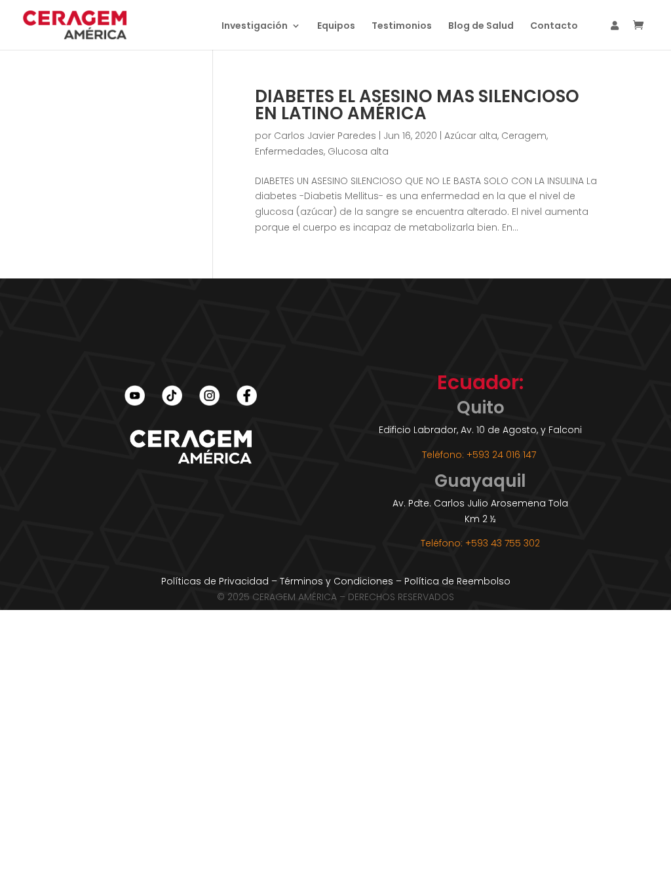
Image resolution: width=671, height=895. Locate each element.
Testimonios (402, 26)
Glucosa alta (358, 151)
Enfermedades (289, 151)
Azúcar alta (470, 135)
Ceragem (523, 135)
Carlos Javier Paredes (325, 135)
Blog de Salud (481, 26)
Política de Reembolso (457, 581)
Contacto (554, 26)
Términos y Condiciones (336, 581)
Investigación (254, 26)
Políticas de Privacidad (215, 581)
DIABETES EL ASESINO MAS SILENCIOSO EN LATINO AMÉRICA (417, 105)
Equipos (336, 26)
